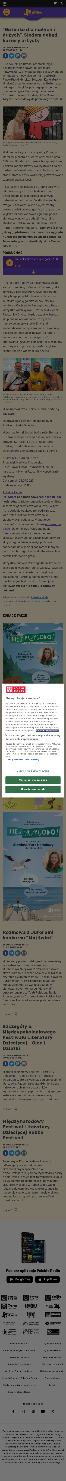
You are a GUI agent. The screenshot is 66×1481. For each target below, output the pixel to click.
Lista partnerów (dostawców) (22, 760)
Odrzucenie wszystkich (33, 780)
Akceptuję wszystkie (33, 789)
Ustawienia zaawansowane (33, 771)
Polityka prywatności (47, 730)
